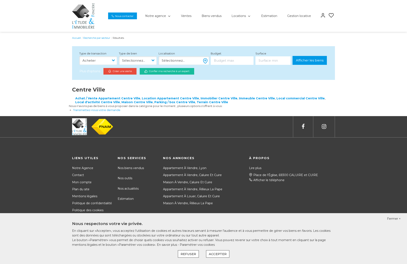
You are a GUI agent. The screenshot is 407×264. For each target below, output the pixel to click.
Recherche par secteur (96, 37)
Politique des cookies (87, 210)
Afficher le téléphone (268, 180)
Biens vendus (212, 16)
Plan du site (80, 189)
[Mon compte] (323, 16)
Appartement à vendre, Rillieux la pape (192, 189)
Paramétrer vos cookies (197, 245)
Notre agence (155, 16)
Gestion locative (299, 16)
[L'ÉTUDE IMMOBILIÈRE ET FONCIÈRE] (83, 16)
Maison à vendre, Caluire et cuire (187, 182)
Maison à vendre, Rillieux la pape (188, 203)
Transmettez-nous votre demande (96, 110)
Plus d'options (89, 71)
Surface (260, 53)
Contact (78, 175)
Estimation (269, 16)
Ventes (186, 16)
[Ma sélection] (331, 16)
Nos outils (125, 178)
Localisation (167, 53)
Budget (216, 53)
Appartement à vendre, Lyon (184, 168)
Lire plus (255, 168)
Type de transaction (92, 53)
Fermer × (394, 219)
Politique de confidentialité (92, 203)
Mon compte (82, 182)
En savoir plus (167, 245)
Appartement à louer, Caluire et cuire (191, 196)
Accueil (76, 37)
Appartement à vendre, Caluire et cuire (192, 175)
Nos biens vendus (131, 168)
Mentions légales (84, 196)
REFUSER (188, 254)
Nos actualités (128, 188)
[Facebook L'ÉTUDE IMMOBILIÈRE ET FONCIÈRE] (303, 126)
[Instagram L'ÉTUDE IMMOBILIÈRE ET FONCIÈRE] (324, 126)
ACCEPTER (218, 254)
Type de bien (128, 53)
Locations (238, 16)
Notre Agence (82, 168)
